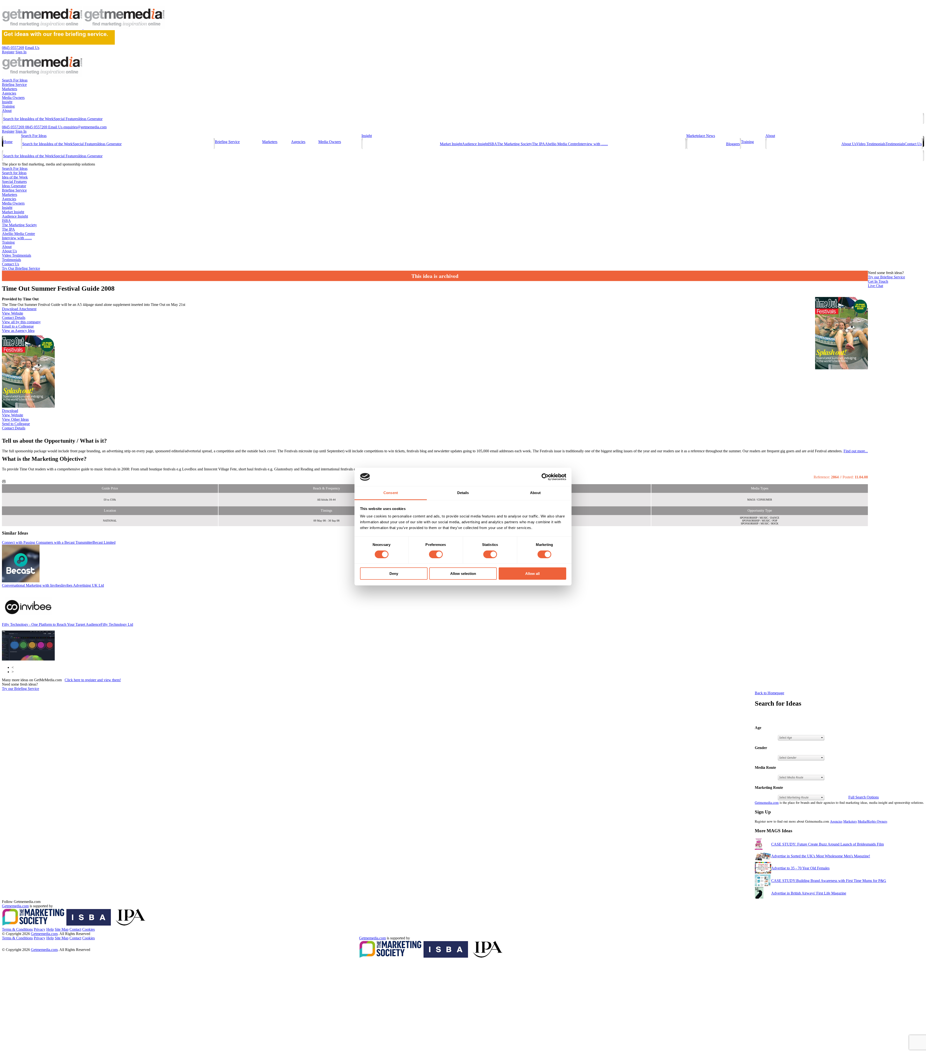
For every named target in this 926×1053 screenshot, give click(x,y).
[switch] (436, 554)
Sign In (21, 131)
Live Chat (875, 286)
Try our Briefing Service (20, 689)
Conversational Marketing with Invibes (53, 585)
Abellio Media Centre (561, 144)
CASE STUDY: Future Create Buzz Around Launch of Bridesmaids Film (827, 844)
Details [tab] (463, 493)
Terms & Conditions (17, 929)
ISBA (492, 144)
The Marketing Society (514, 144)
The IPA (538, 144)
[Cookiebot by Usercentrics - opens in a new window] (545, 477)
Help (50, 929)
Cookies (88, 929)
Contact (75, 929)
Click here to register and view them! (93, 680)
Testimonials (895, 144)
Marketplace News (700, 136)
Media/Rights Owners (872, 821)
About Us (848, 144)
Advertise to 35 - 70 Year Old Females (800, 868)
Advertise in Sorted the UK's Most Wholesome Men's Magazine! (820, 856)
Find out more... (856, 451)
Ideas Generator (90, 119)
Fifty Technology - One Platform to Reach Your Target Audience (67, 624)
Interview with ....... (593, 144)
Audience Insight (475, 144)
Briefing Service (14, 85)
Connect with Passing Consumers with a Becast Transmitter (59, 542)
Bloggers (733, 144)
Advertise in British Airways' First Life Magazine (808, 893)
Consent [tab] (390, 493)
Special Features (66, 119)
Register (8, 131)
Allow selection (463, 573)
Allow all (532, 573)
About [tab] (535, 493)
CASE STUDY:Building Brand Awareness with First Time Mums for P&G (828, 881)
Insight (7, 102)
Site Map (61, 929)
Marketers (9, 89)
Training (8, 106)
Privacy (39, 929)
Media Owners (13, 98)
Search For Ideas (14, 80)
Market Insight (451, 144)
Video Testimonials (870, 144)
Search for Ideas (15, 119)
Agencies (9, 93)
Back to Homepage (769, 693)
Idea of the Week (41, 119)
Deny (393, 573)
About (7, 111)
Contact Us (913, 144)
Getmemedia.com (767, 802)
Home (8, 142)
